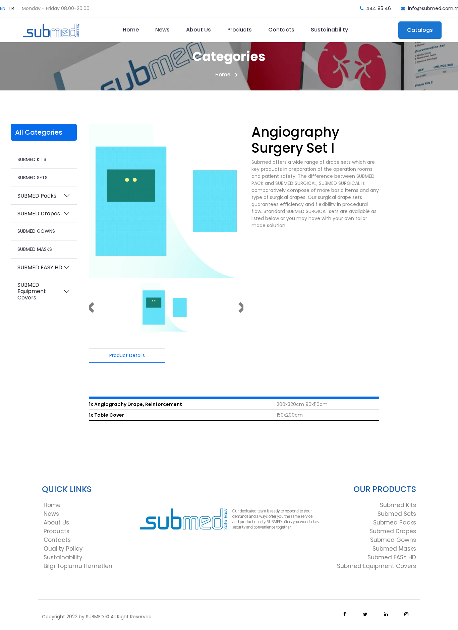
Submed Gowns (393, 540)
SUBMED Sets (32, 177)
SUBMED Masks (34, 249)
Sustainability (329, 29)
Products (239, 29)
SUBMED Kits (31, 159)
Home (131, 29)
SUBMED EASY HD (39, 267)
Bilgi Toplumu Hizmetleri (78, 566)
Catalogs (420, 30)
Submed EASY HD (391, 557)
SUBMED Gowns (36, 231)
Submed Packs (394, 522)
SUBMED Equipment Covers (31, 291)
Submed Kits (398, 505)
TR (11, 8)
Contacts (281, 29)
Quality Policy (63, 549)
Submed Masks (394, 549)
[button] (90, 307)
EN (2, 8)
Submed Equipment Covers (376, 566)
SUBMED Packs (36, 196)
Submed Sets (397, 514)
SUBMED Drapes (38, 213)
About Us (198, 29)
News (162, 29)
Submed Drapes (392, 531)
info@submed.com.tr (433, 8)
